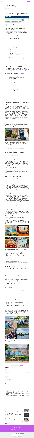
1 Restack (13, 367)
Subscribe (28, 1)
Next (27, 372)
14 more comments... (7, 403)
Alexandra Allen (9, 410)
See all (6, 423)
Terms (18, 433)
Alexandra (6, 308)
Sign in (32, 1)
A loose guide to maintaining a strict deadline (10, 419)
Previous (7, 372)
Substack (14, 436)
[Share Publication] (25, 1)
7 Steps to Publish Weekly (9, 418)
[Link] (4, 66)
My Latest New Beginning (9, 413)
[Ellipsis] (28, 383)
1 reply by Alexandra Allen (10, 387)
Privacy (17, 433)
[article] (17, 410)
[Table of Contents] (0, 219)
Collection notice (22, 433)
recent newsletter (22, 73)
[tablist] (8, 377)
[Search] (24, 1)
